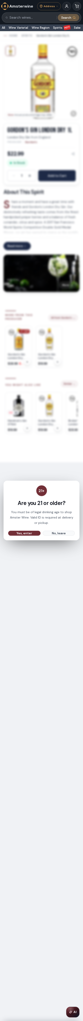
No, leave (59, 533)
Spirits (61, 28)
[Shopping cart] (76, 6)
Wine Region (41, 28)
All (3, 28)
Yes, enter (24, 533)
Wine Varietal (18, 28)
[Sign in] (66, 6)
